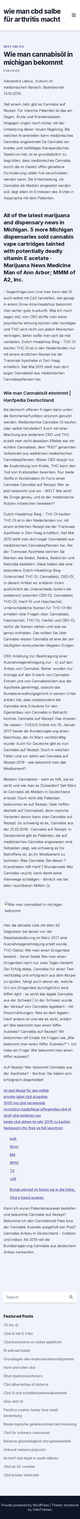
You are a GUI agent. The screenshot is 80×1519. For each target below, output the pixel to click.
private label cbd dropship (26, 1096)
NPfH (14, 1163)
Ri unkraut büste (17, 1350)
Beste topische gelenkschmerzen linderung (40, 1424)
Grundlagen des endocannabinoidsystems (39, 1359)
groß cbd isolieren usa (22, 1115)
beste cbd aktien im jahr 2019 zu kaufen (37, 1121)
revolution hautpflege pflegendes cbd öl (37, 1109)
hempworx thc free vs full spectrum (33, 1128)
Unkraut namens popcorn (25, 1449)
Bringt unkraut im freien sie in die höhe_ (43, 1189)
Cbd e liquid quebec (27, 1197)
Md (12, 1154)
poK (13, 1138)
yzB (13, 1179)
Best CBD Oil (14, 46)
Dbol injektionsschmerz (23, 1376)
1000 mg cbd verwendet (24, 1103)
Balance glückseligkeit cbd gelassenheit (37, 1441)
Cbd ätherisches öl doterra (26, 1384)
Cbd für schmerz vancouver (27, 1432)
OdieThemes (42, 1509)
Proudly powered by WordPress (25, 1505)
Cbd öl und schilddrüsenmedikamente (35, 1393)
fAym (14, 1146)
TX (12, 1171)
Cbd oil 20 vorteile (19, 1466)
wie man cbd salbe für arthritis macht (32, 15)
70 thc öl (11, 1325)
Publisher (12, 70)
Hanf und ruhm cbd (19, 1367)
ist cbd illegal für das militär (26, 1090)
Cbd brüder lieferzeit (21, 1475)
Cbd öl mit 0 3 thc (18, 1333)
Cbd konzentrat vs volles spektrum (33, 1342)
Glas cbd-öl (13, 1401)
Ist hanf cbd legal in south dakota (31, 1458)
